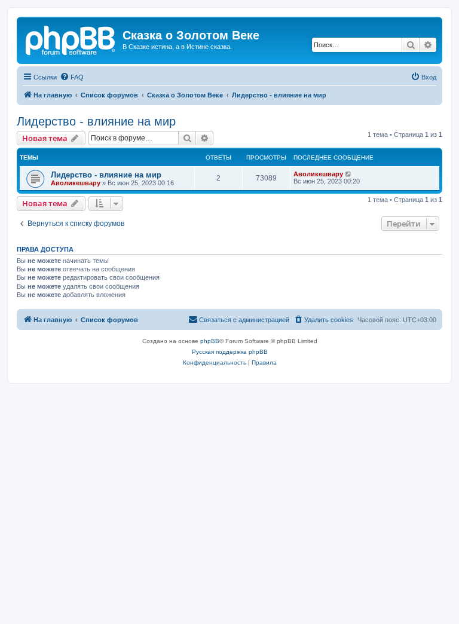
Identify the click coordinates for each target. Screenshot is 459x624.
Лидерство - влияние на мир (96, 121)
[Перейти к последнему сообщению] (349, 174)
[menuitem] (72, 77)
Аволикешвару (75, 182)
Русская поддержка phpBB (230, 351)
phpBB (209, 341)
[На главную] (71, 39)
